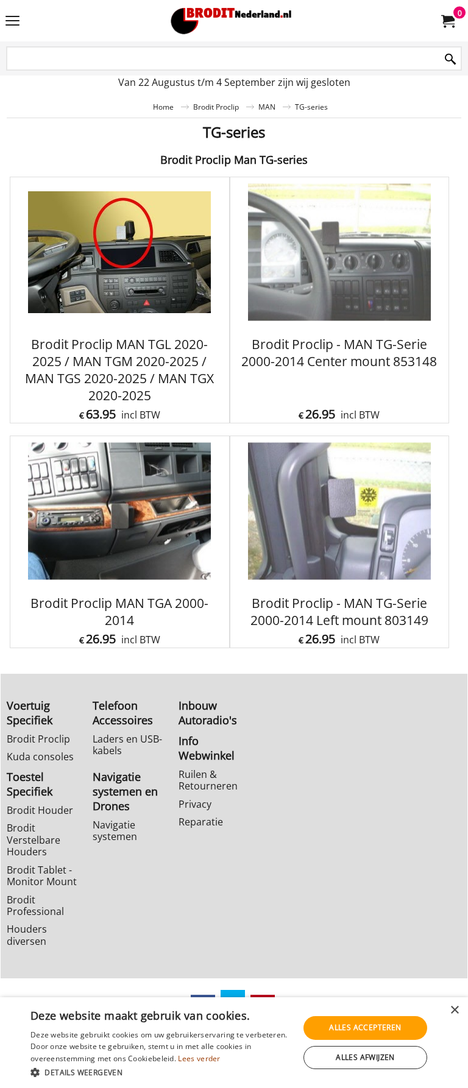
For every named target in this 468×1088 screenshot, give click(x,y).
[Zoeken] (450, 59)
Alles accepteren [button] (365, 1027)
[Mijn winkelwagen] (447, 20)
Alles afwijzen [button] (365, 1057)
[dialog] (234, 1042)
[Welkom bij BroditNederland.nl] (231, 20)
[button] (160, 1072)
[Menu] (12, 22)
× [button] (454, 1010)
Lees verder (199, 1058)
